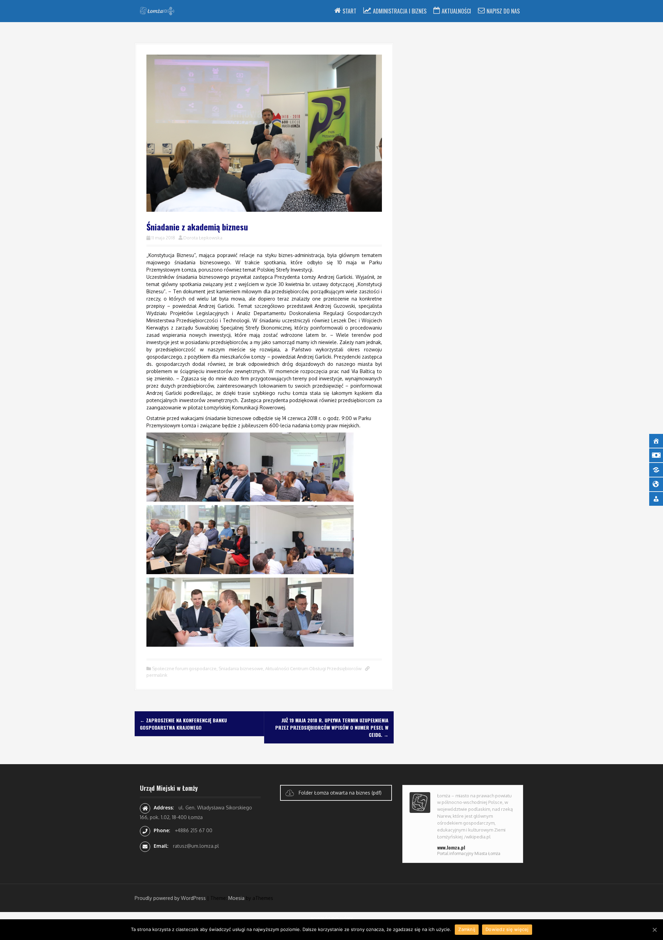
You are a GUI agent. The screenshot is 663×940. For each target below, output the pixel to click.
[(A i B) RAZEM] (157, 10)
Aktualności (456, 11)
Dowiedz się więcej (507, 929)
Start (349, 11)
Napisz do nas (503, 11)
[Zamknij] (654, 929)
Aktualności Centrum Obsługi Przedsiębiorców (313, 668)
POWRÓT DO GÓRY (331, 918)
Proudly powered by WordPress (170, 898)
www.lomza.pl (451, 847)
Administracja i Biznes (399, 11)
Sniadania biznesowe (241, 668)
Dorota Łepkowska (202, 237)
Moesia (236, 898)
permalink (156, 675)
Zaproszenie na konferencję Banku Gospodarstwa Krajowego (183, 723)
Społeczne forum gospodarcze (184, 668)
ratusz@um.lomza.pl (196, 846)
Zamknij (466, 929)
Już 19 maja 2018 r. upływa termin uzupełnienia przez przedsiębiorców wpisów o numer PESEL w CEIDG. (331, 727)
